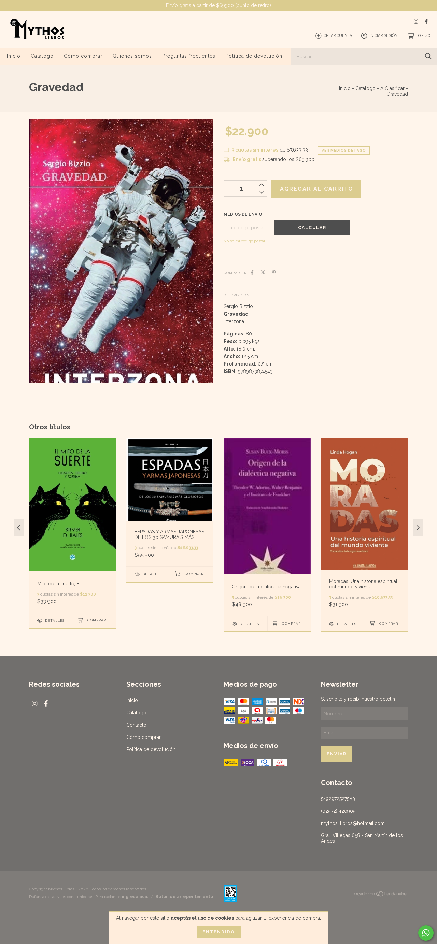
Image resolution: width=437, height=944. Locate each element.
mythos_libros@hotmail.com (353, 823)
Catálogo (42, 56)
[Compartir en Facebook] (252, 272)
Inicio (13, 56)
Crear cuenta (338, 35)
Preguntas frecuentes (188, 56)
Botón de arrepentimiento (184, 896)
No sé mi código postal (244, 241)
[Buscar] (428, 56)
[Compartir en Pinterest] (274, 272)
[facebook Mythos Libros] (426, 21)
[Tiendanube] (380, 895)
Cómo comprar (83, 56)
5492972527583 (338, 798)
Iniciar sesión (383, 35)
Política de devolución (254, 56)
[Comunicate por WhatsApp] (426, 933)
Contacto (136, 725)
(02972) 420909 (338, 811)
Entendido (218, 932)
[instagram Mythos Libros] (416, 21)
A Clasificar (392, 88)
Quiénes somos (132, 56)
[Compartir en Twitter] (263, 272)
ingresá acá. (135, 896)
